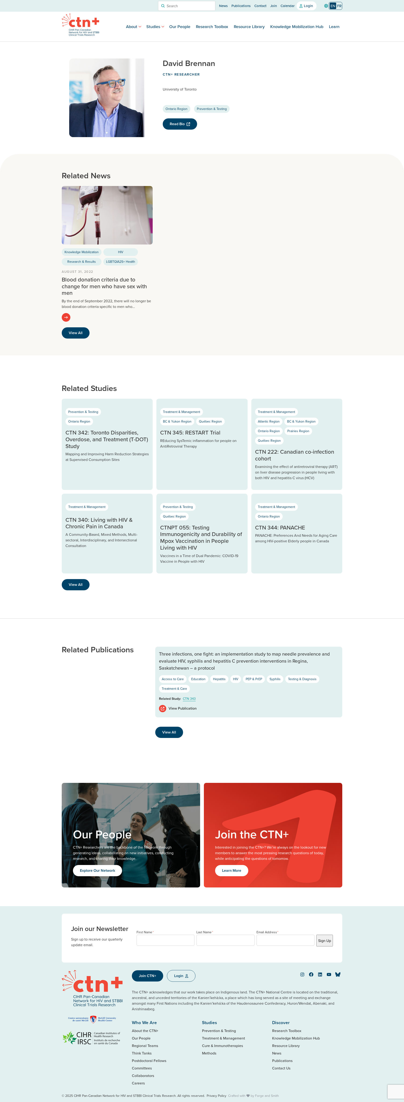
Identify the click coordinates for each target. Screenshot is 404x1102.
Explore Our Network (97, 870)
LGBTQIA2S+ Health (120, 261)
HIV (120, 252)
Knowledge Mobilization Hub (296, 26)
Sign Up (324, 940)
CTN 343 (189, 698)
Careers (138, 1083)
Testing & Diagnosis (302, 679)
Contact (260, 5)
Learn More (231, 870)
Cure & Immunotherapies (222, 1045)
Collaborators (143, 1075)
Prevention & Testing (212, 108)
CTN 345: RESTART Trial (190, 432)
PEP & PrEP (254, 679)
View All (76, 333)
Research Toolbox (212, 26)
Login (308, 5)
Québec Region (210, 421)
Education (198, 679)
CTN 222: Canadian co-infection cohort (294, 455)
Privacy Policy (216, 1095)
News (223, 5)
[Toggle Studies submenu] (163, 26)
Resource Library (249, 26)
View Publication (183, 708)
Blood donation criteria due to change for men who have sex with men (104, 286)
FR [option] (339, 6)
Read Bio (177, 124)
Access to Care (173, 679)
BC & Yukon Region (177, 421)
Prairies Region (298, 431)
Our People (179, 26)
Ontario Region (177, 108)
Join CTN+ (147, 975)
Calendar (288, 5)
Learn (334, 26)
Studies (153, 26)
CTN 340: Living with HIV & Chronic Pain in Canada (99, 523)
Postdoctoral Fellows (149, 1060)
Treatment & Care (174, 688)
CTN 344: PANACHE (280, 527)
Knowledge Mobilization (82, 252)
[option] (339, 6)
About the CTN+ (145, 1030)
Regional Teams (145, 1045)
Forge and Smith (267, 1095)
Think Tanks (142, 1053)
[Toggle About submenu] (140, 26)
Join (273, 5)
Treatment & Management (181, 411)
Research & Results (81, 261)
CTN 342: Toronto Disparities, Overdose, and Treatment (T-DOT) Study (106, 439)
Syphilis (275, 679)
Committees (142, 1068)
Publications (241, 5)
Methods (209, 1053)
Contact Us (281, 1068)
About (131, 26)
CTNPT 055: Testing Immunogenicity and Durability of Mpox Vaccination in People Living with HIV (201, 537)
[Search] (163, 6)
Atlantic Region (269, 421)
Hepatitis (219, 679)
